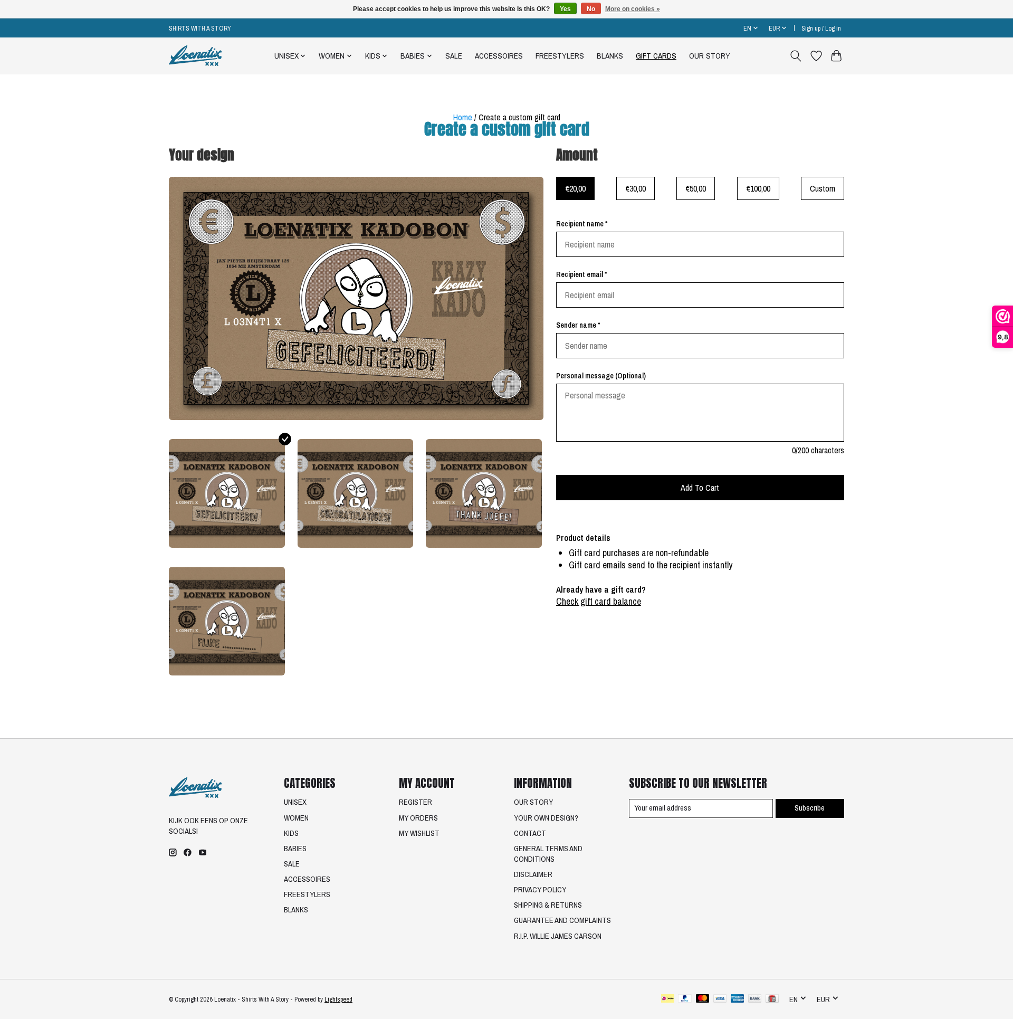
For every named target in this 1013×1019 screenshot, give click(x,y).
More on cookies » (632, 9)
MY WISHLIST (419, 833)
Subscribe (810, 808)
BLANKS (610, 55)
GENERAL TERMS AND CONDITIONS (548, 853)
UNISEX (295, 802)
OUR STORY (709, 55)
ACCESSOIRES (499, 55)
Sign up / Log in (821, 28)
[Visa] (720, 999)
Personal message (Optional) (601, 375)
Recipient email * (581, 274)
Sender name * (578, 325)
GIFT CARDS (656, 55)
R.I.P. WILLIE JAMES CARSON (557, 936)
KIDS (291, 833)
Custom (822, 188)
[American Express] (737, 999)
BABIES (295, 848)
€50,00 (695, 188)
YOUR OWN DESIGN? (546, 818)
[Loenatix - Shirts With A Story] (195, 55)
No (591, 9)
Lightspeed (338, 999)
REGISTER (415, 802)
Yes (565, 9)
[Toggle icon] (796, 55)
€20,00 (575, 188)
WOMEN (296, 818)
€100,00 (758, 188)
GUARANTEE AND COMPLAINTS (562, 920)
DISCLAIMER (533, 874)
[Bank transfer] (755, 999)
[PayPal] (685, 999)
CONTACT (530, 833)
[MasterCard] (703, 999)
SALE (453, 55)
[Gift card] (772, 999)
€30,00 (635, 188)
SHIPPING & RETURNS (548, 905)
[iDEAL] (667, 999)
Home (462, 117)
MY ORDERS (418, 818)
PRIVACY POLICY (540, 889)
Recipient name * (581, 223)
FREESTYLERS (560, 55)
